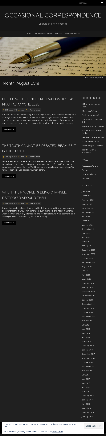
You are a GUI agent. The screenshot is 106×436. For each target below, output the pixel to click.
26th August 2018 (11, 110)
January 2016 (87, 416)
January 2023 (87, 204)
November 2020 (88, 254)
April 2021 (86, 237)
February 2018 (88, 345)
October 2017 (87, 362)
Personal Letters (35, 110)
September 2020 (88, 262)
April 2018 (86, 337)
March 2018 (86, 341)
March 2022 (86, 220)
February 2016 (88, 412)
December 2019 (88, 291)
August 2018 (87, 320)
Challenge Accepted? (90, 115)
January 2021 (87, 245)
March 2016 (86, 408)
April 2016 (86, 404)
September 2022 (88, 212)
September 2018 (88, 316)
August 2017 (87, 370)
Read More (8, 129)
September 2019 (88, 304)
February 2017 (88, 395)
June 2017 (86, 379)
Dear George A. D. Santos (92, 145)
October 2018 (87, 312)
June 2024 (86, 191)
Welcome (85, 178)
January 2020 (87, 287)
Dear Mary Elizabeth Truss (93, 137)
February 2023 (88, 200)
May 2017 (86, 383)
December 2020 (88, 250)
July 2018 (85, 325)
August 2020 (87, 266)
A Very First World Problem (93, 126)
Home (28, 34)
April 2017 (86, 387)
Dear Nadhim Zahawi (90, 141)
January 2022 (87, 225)
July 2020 (85, 270)
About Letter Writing (43, 34)
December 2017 (88, 354)
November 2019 (88, 295)
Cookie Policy (57, 432)
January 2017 (87, 400)
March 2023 (86, 195)
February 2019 (88, 308)
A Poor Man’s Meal (89, 111)
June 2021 (86, 233)
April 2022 (86, 216)
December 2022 (88, 208)
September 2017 (88, 366)
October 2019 (87, 300)
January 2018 (87, 350)
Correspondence (72, 34)
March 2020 (86, 279)
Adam (22, 110)
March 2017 (86, 391)
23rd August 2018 (11, 157)
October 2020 (87, 258)
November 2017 (88, 358)
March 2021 (86, 241)
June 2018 (86, 329)
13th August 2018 (11, 203)
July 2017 (85, 375)
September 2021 (88, 229)
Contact (58, 34)
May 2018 (86, 333)
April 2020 (86, 275)
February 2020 (88, 283)
